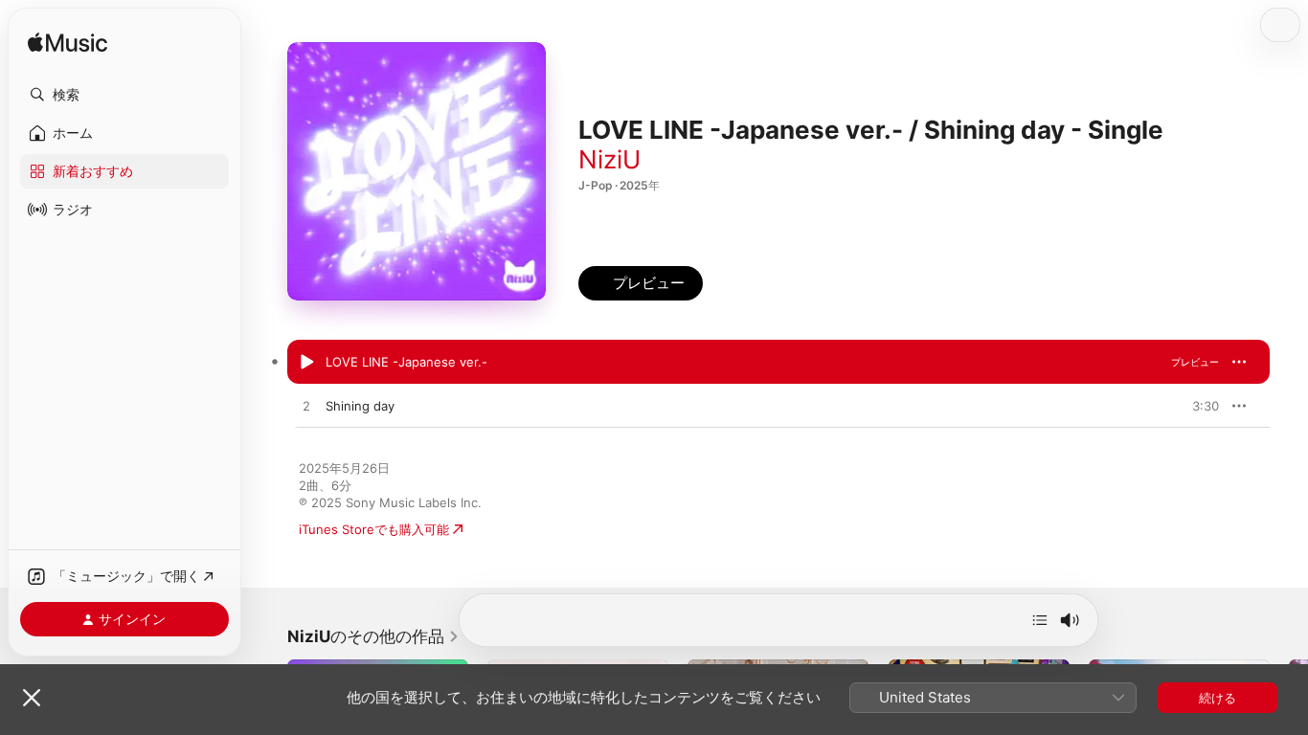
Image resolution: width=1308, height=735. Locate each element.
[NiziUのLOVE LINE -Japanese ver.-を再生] (306, 362)
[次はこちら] (1039, 620)
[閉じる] (31, 697)
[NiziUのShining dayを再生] (306, 406)
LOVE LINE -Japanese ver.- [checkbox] (406, 361)
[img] (67, 44)
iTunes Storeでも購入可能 (374, 529)
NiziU (609, 159)
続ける (1217, 697)
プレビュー (1195, 362)
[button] (124, 94)
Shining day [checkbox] (360, 405)
